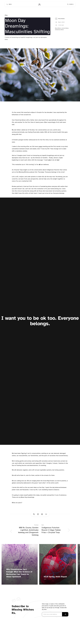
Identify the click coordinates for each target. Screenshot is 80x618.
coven (40, 146)
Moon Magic (58, 28)
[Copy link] (46, 514)
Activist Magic (65, 28)
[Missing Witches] (39, 4)
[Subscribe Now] (65, 614)
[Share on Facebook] (38, 514)
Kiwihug (42, 99)
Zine (6, 15)
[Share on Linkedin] (42, 514)
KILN (45, 579)
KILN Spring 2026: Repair (55, 577)
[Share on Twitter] (34, 514)
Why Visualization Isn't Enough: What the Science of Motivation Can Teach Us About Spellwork (19, 573)
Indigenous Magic (59, 29)
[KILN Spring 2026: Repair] (57, 564)
